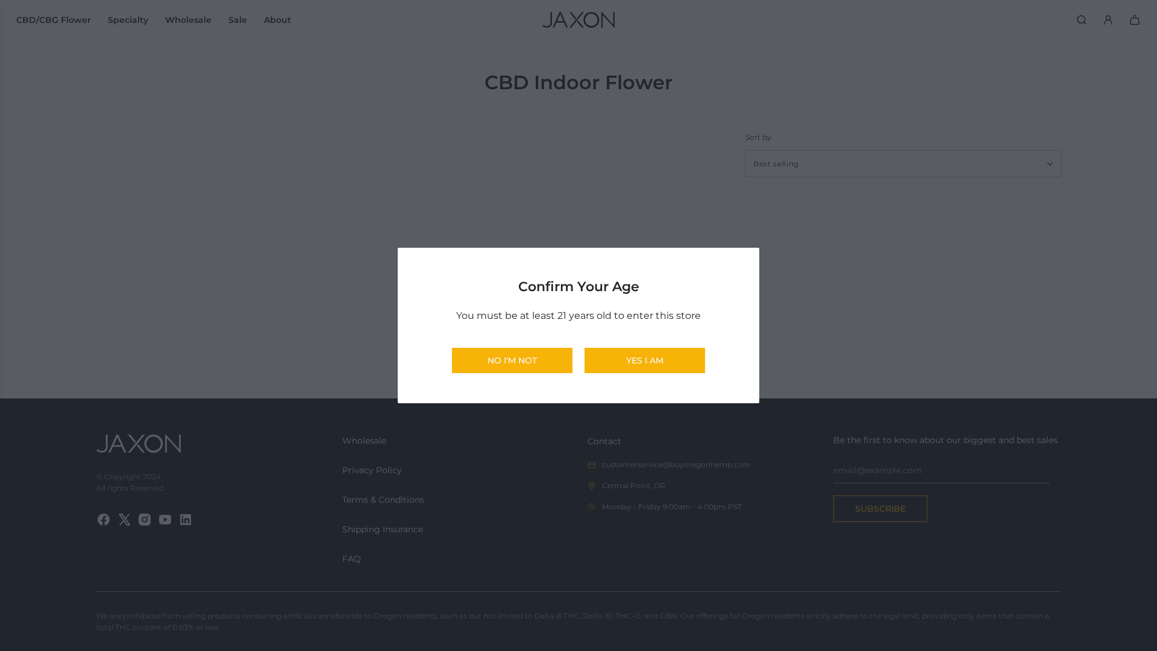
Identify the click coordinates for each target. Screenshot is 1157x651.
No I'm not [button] (512, 360)
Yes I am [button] (644, 360)
